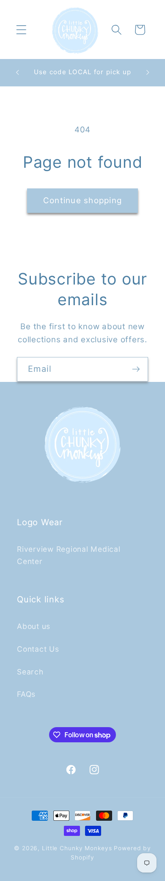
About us (33, 626)
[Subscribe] (136, 369)
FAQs (26, 694)
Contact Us (38, 649)
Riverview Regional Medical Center (69, 555)
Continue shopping (82, 200)
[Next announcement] (147, 72)
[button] (21, 29)
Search (30, 671)
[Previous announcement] (17, 72)
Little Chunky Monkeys (77, 848)
